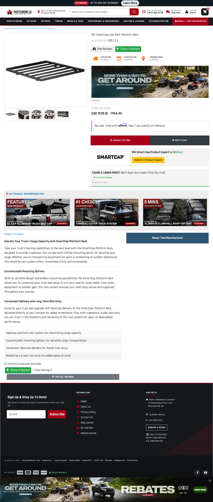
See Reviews (104, 49)
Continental (132, 460)
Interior (45, 21)
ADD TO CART (180, 140)
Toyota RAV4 (74, 460)
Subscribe (57, 414)
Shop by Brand (14, 21)
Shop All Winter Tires (31, 460)
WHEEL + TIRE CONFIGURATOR (191, 21)
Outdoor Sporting (159, 21)
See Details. (95, 100)
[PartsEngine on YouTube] (205, 472)
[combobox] (104, 12)
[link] (45, 489)
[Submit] (134, 11)
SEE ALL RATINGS (64, 376)
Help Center (86, 422)
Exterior (31, 21)
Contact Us (86, 417)
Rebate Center (88, 433)
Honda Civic (47, 460)
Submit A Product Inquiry (148, 160)
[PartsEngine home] (19, 11)
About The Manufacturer (167, 238)
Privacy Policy (88, 412)
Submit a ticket (156, 427)
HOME (83, 401)
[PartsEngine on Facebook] (197, 472)
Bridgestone (119, 460)
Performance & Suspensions (103, 21)
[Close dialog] (209, 480)
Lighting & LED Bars (133, 21)
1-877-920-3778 (155, 420)
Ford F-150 (98, 460)
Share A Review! (129, 49)
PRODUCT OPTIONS (121, 140)
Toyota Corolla (60, 460)
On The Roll (86, 428)
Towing (59, 21)
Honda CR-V (87, 460)
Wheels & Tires (75, 21)
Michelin (108, 460)
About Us (85, 407)
